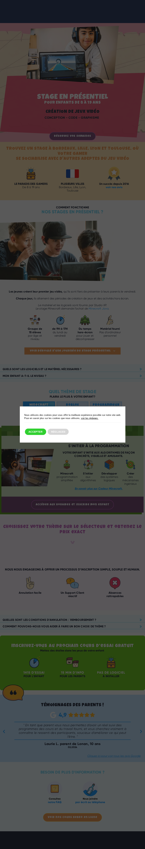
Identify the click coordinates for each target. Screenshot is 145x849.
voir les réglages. (89, 418)
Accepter (35, 431)
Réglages (58, 431)
